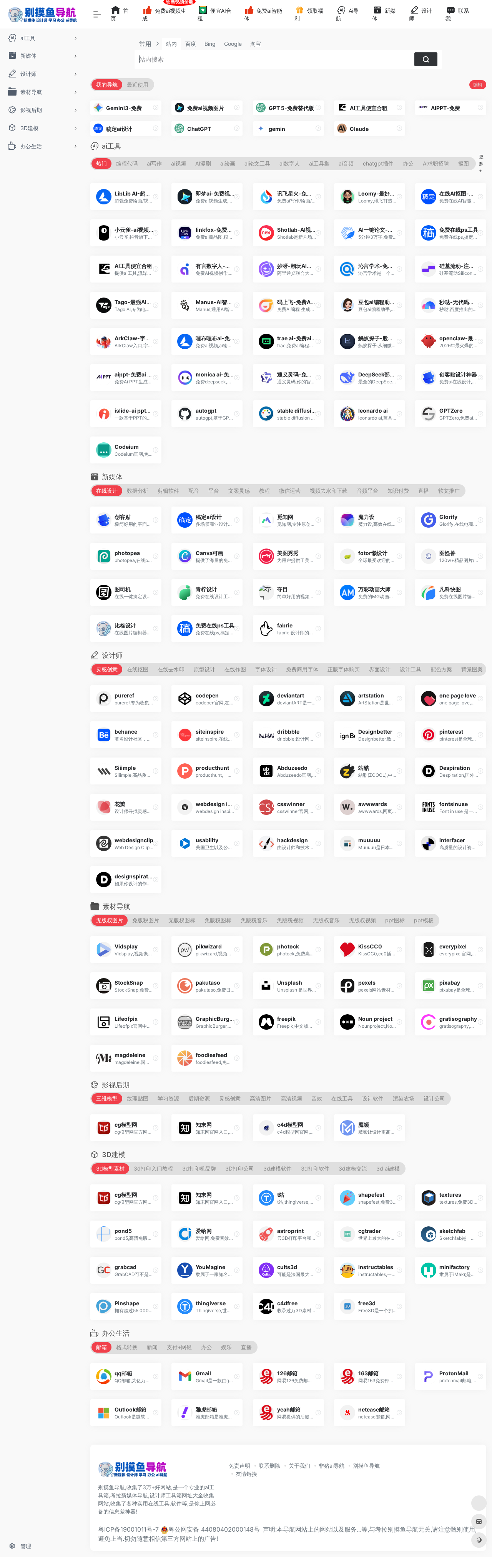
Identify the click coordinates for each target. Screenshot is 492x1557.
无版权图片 (109, 920)
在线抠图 (137, 669)
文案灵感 (239, 490)
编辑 (477, 84)
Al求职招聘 (436, 163)
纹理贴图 (137, 1098)
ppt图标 (395, 920)
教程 (264, 490)
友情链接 (246, 1473)
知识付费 (398, 490)
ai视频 (178, 163)
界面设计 (380, 669)
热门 (101, 163)
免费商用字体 (302, 669)
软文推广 (449, 490)
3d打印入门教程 (153, 1168)
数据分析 (137, 490)
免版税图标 (217, 920)
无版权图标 (181, 920)
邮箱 (101, 1347)
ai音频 (346, 163)
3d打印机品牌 (199, 1168)
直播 (423, 490)
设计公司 (434, 1098)
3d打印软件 (315, 1168)
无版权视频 (362, 920)
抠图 (463, 163)
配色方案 (441, 669)
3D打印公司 (239, 1168)
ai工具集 (319, 163)
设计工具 (410, 669)
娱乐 (226, 1347)
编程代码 (127, 163)
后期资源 (199, 1098)
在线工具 (342, 1098)
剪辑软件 (168, 490)
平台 (213, 490)
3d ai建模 (388, 1168)
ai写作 (154, 163)
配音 (193, 490)
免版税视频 (290, 920)
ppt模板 (424, 920)
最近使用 (137, 84)
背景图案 (472, 669)
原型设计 (204, 669)
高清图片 (260, 1098)
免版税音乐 (254, 920)
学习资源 (168, 1098)
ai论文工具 (257, 163)
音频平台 (367, 490)
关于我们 (299, 1465)
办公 (408, 163)
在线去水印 (171, 669)
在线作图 (235, 669)
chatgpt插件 (378, 163)
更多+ (481, 163)
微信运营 (290, 490)
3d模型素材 (110, 1168)
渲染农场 (403, 1098)
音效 (316, 1098)
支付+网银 (179, 1347)
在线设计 (107, 490)
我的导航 (107, 84)
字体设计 (266, 669)
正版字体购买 (343, 669)
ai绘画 (227, 163)
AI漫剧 (203, 163)
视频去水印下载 (328, 490)
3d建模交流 (353, 1168)
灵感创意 (107, 669)
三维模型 (107, 1098)
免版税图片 (145, 920)
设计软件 (373, 1098)
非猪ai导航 (331, 1465)
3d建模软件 (277, 1168)
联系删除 (269, 1465)
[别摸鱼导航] (132, 1471)
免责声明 (239, 1465)
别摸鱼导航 (366, 1465)
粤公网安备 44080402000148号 (214, 1529)
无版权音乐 (326, 920)
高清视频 (291, 1098)
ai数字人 (289, 163)
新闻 (152, 1347)
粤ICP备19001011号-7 (128, 1529)
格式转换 (127, 1347)
